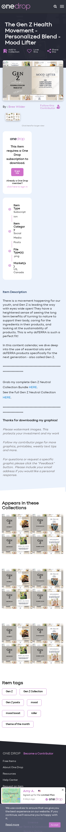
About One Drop (13, 767)
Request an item (13, 786)
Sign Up (17, 172)
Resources (9, 774)
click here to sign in (17, 187)
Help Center (10, 780)
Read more (12, 825)
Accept (55, 824)
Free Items (9, 761)
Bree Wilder (16, 106)
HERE (33, 387)
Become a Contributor (38, 753)
